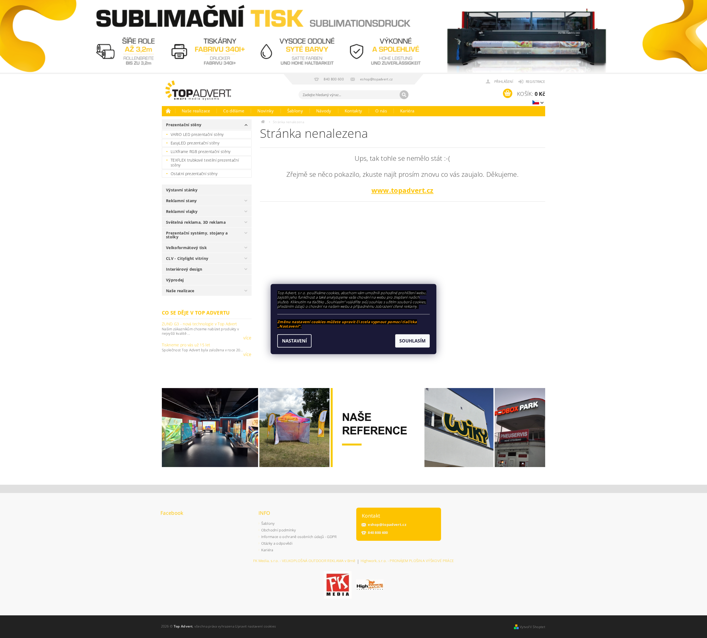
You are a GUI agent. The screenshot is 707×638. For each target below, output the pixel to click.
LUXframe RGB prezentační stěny (201, 151)
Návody (323, 111)
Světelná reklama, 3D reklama (196, 222)
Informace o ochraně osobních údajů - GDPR (299, 536)
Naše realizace (196, 111)
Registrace (535, 81)
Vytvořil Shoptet (532, 626)
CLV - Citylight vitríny (187, 258)
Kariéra (407, 111)
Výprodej (175, 280)
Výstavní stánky (182, 190)
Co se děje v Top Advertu (196, 312)
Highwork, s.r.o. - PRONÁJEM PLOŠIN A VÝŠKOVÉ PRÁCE (407, 561)
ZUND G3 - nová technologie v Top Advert (199, 323)
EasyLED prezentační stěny (195, 143)
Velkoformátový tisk (186, 247)
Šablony (295, 111)
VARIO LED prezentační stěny (197, 134)
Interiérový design (184, 269)
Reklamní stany (181, 200)
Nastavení (294, 341)
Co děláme (233, 111)
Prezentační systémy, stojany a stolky (197, 234)
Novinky (265, 111)
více (247, 338)
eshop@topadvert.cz (387, 524)
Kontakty (353, 111)
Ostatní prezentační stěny (194, 173)
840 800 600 (378, 532)
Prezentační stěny (183, 124)
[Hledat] (404, 94)
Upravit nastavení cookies (255, 626)
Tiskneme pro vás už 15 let (186, 344)
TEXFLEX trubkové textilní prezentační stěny (205, 162)
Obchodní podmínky (278, 530)
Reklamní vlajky (182, 211)
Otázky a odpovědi (276, 543)
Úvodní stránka (168, 110)
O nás (381, 111)
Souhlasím (412, 341)
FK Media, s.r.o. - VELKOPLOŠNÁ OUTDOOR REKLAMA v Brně (304, 561)
